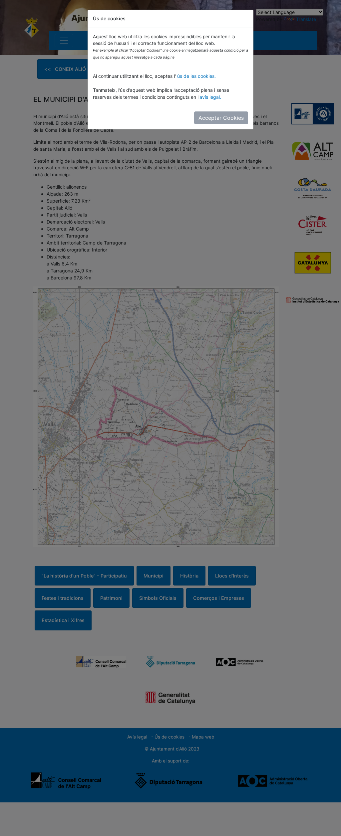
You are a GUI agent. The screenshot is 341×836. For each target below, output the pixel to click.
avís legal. (210, 97)
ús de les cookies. (196, 76)
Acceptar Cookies (221, 117)
